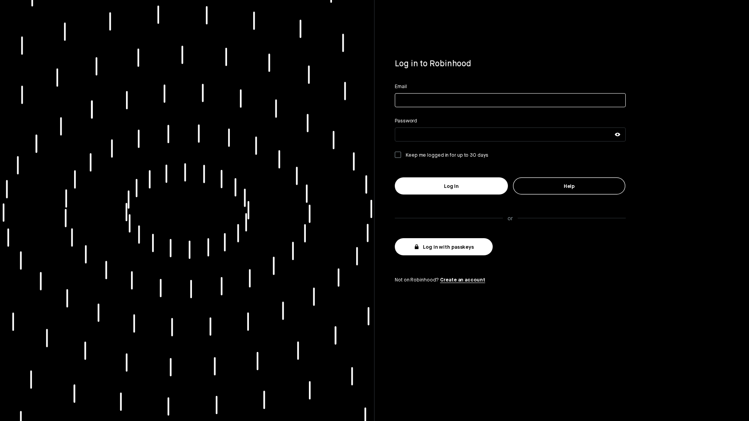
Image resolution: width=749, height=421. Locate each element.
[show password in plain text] (617, 134)
